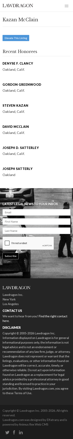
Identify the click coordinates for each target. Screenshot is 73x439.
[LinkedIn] (21, 432)
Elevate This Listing (16, 38)
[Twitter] (7, 432)
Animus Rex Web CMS (33, 424)
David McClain (16, 126)
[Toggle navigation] (66, 5)
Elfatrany (53, 420)
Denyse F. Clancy (18, 63)
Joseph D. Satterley (21, 148)
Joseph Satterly (18, 169)
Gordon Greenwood (22, 84)
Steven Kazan (15, 105)
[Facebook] (14, 432)
